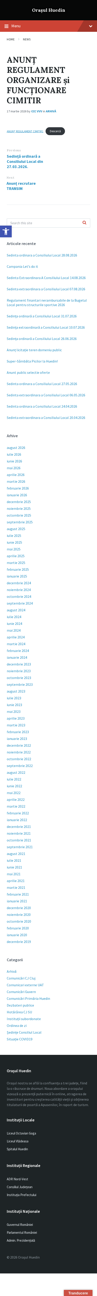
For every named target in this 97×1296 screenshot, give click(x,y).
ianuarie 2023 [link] (17, 738)
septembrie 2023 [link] (20, 684)
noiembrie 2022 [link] (19, 752)
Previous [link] (14, 150)
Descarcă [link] (55, 131)
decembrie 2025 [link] (19, 501)
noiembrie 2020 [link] (19, 914)
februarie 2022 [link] (18, 813)
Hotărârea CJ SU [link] (19, 1012)
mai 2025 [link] (14, 549)
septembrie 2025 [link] (20, 522)
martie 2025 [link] (16, 562)
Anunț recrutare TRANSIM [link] (21, 186)
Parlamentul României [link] (22, 1232)
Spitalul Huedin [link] (17, 1149)
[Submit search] (84, 222)
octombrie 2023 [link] (19, 677)
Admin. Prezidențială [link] (21, 1240)
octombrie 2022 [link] (19, 759)
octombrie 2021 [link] (19, 840)
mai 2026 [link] (14, 468)
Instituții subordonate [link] (24, 1018)
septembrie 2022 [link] (20, 765)
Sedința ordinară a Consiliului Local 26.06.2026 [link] (42, 338)
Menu (16, 25)
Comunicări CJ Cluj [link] (21, 978)
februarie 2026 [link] (18, 488)
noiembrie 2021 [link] (19, 833)
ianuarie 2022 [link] (17, 820)
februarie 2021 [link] (18, 894)
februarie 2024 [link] (18, 650)
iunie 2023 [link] (14, 704)
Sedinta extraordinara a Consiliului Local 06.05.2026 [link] (46, 395)
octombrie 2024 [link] (19, 596)
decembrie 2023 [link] (19, 664)
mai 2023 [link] (14, 711)
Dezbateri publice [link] (20, 1005)
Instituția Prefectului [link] (21, 1195)
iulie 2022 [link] (14, 779)
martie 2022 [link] (16, 806)
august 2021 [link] (16, 853)
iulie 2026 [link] (14, 454)
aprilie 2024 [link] (16, 637)
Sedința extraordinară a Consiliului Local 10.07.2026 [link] (46, 327)
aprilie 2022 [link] (16, 799)
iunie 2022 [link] (14, 786)
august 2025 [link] (16, 529)
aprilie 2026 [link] (16, 474)
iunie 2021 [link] (14, 867)
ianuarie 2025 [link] (17, 576)
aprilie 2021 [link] (16, 880)
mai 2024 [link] (14, 630)
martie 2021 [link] (16, 887)
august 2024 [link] (16, 610)
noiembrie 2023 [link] (19, 671)
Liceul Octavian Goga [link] (21, 1133)
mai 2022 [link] (14, 792)
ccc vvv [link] (36, 111)
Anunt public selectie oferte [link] (28, 372)
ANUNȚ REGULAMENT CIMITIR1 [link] (25, 131)
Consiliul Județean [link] (19, 1187)
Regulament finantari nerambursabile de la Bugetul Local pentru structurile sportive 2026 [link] (47, 302)
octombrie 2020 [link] (19, 921)
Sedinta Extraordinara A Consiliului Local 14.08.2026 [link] (46, 277)
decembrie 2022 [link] (19, 745)
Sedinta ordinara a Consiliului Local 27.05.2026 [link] (42, 383)
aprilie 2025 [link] (16, 556)
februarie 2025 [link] (18, 569)
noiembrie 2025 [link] (19, 508)
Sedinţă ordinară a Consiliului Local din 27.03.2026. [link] (25, 161)
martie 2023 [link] (16, 725)
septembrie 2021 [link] (20, 847)
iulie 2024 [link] (14, 617)
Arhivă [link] (51, 111)
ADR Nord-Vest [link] (17, 1179)
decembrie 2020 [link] (19, 908)
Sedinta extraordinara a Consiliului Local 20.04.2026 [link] (46, 417)
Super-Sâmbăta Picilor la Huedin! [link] (32, 361)
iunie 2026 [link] (14, 461)
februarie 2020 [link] (18, 928)
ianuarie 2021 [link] (17, 901)
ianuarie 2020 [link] (17, 935)
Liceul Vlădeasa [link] (17, 1141)
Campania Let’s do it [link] (22, 266)
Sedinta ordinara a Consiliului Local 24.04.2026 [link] (42, 406)
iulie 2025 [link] (14, 535)
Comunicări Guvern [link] (21, 991)
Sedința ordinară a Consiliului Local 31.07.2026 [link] (42, 316)
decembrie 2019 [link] (19, 941)
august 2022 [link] (16, 772)
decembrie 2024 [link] (19, 583)
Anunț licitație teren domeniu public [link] (34, 350)
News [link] (26, 39)
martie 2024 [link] (16, 644)
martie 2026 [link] (16, 481)
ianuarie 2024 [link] (17, 657)
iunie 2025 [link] (14, 542)
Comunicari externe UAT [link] (25, 985)
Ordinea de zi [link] (17, 1025)
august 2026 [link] (16, 447)
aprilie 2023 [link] (16, 718)
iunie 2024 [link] (14, 623)
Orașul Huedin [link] (48, 10)
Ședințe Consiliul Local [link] (24, 1032)
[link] (6, 231)
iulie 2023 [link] (14, 698)
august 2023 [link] (16, 691)
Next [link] (10, 178)
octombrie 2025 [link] (19, 515)
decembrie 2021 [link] (19, 826)
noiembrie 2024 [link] (19, 589)
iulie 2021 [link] (14, 860)
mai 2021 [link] (14, 874)
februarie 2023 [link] (18, 732)
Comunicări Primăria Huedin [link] (28, 998)
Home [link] (11, 39)
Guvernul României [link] (20, 1224)
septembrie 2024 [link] (20, 603)
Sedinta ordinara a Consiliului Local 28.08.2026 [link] (42, 255)
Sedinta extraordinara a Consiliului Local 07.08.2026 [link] (46, 289)
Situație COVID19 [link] (19, 1039)
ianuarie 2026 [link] (17, 495)
